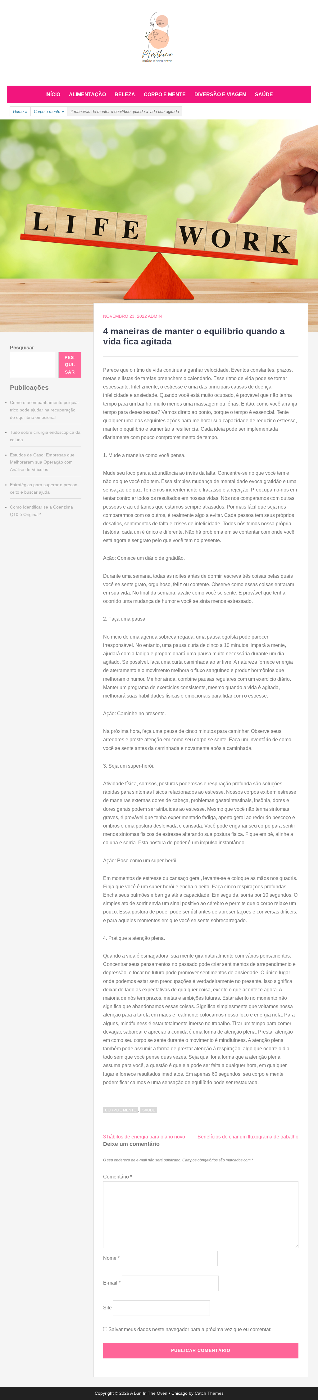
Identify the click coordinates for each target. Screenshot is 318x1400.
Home (20, 111)
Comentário (117, 1176)
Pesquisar (22, 347)
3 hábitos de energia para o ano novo (144, 1136)
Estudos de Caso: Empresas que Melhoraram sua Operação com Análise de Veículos (42, 462)
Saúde (264, 94)
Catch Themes (209, 1393)
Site (107, 1307)
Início (52, 94)
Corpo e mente (165, 94)
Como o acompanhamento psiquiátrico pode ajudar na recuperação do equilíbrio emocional (44, 410)
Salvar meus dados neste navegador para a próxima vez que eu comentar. (189, 1329)
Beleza (125, 94)
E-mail (111, 1283)
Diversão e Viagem (220, 94)
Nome (111, 1258)
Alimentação (87, 94)
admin (155, 316)
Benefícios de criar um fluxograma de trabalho (248, 1136)
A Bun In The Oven (148, 1393)
